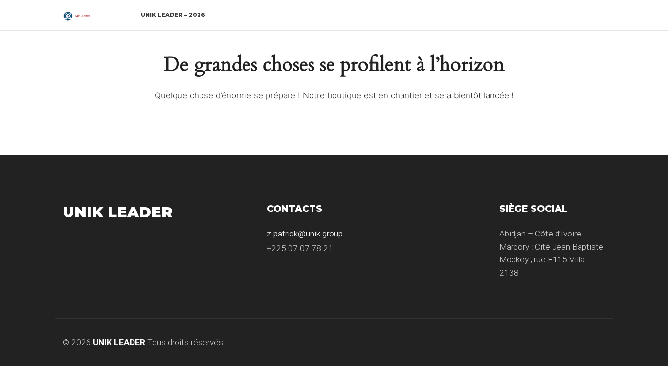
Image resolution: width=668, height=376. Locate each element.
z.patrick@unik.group (305, 233)
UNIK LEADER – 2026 (173, 14)
